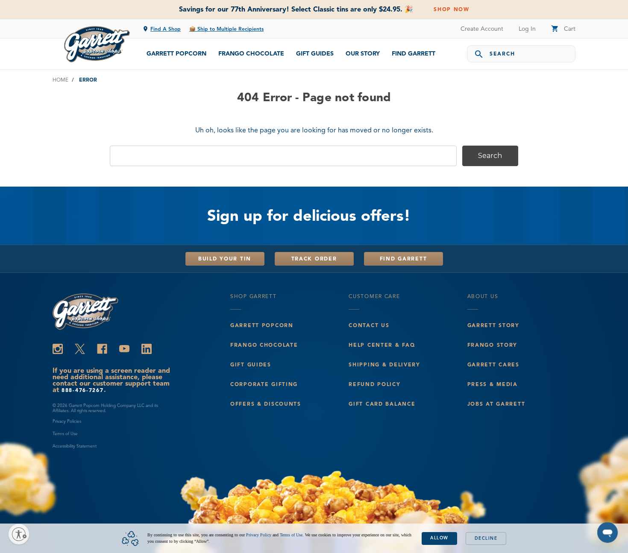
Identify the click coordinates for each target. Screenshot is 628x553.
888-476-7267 (83, 390)
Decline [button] (486, 538)
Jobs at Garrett (496, 404)
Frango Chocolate (251, 53)
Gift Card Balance (382, 404)
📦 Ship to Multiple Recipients (226, 29)
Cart (563, 28)
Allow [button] (439, 538)
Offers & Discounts (265, 404)
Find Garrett (413, 53)
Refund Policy (374, 384)
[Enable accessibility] (19, 534)
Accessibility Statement (75, 446)
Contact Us (369, 325)
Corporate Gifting (264, 384)
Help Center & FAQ (382, 345)
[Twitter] (80, 349)
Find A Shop (165, 29)
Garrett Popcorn (176, 53)
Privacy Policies (67, 421)
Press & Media (492, 384)
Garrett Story (493, 325)
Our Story (363, 53)
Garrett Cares (493, 364)
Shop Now (452, 9)
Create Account (482, 28)
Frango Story (492, 345)
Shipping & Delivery (384, 364)
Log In (527, 28)
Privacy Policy (258, 535)
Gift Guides (315, 53)
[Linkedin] (146, 349)
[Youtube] (124, 349)
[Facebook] (102, 349)
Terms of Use (65, 433)
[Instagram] (58, 349)
